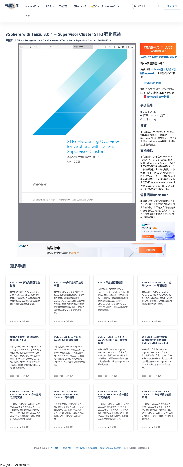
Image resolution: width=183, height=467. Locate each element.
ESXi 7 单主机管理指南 (110, 282)
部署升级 (47, 6)
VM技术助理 (153, 83)
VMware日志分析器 (157, 96)
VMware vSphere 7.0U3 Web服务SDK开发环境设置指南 (112, 340)
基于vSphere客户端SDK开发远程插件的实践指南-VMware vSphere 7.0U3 (156, 340)
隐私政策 (92, 448)
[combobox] (145, 6)
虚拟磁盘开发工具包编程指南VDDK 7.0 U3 (24, 338)
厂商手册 (63, 6)
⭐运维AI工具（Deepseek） (103, 6)
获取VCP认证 (80, 6)
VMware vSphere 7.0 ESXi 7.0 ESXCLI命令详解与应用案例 (157, 394)
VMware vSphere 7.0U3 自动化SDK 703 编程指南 (157, 284)
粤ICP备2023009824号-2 (113, 448)
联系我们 (67, 448)
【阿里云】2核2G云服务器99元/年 (158, 57)
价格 (27, 15)
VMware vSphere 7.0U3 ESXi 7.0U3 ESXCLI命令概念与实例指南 (113, 394)
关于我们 (54, 448)
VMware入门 (30, 6)
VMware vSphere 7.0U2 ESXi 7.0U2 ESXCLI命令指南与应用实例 (25, 394)
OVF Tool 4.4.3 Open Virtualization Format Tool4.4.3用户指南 (66, 394)
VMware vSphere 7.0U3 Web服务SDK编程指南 (67, 338)
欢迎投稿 (80, 448)
